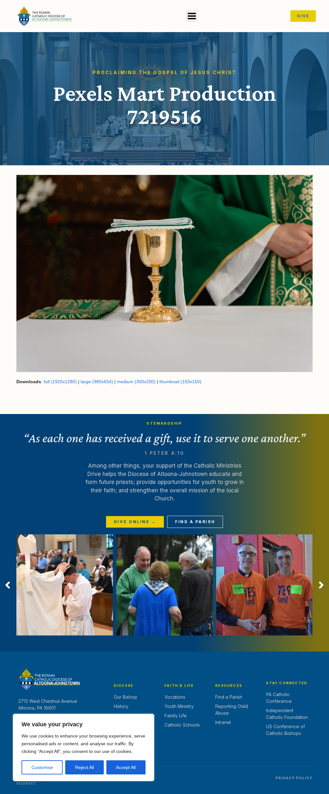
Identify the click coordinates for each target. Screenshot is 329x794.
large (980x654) (97, 381)
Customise (42, 767)
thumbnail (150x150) (180, 381)
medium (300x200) (136, 381)
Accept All (126, 767)
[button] (192, 16)
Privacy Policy (294, 778)
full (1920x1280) (60, 381)
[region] (83, 747)
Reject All (84, 767)
